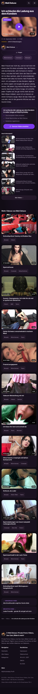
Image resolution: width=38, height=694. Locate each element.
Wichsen (19, 430)
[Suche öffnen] (29, 3)
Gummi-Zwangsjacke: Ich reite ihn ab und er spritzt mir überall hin (18, 299)
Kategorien (5, 657)
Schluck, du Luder (9, 491)
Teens (17, 304)
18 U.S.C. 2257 (24, 657)
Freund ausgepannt (10, 364)
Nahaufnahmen (23, 271)
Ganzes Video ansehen (23, 127)
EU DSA (22, 664)
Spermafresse (8, 267)
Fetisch (13, 240)
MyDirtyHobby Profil (10, 671)
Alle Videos (19, 197)
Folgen (26, 53)
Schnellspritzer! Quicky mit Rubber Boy (17, 236)
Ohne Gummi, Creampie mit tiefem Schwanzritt (15, 459)
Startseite (5, 651)
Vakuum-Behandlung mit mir (13, 395)
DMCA (22, 660)
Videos (8, 618)
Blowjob (27, 57)
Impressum (23, 651)
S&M (12, 304)
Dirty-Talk (14, 528)
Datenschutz (24, 654)
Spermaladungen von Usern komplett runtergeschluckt (16, 523)
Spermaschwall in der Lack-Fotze (15, 555)
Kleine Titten (14, 494)
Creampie (18, 57)
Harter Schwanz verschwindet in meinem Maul (18, 332)
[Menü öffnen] (34, 3)
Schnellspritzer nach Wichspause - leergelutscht (16, 587)
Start (3, 618)
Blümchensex (8, 57)
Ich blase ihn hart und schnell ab (15, 427)
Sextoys (19, 399)
